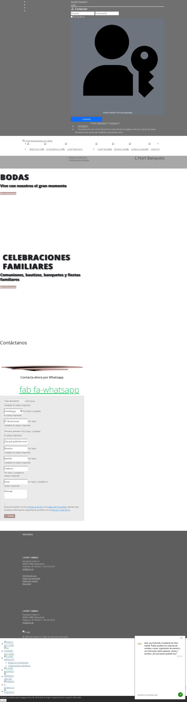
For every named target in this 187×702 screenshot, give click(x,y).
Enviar (11, 516)
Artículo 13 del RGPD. (60, 510)
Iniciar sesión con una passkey (117, 112)
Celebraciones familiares (19, 665)
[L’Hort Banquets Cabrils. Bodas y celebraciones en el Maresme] (73, 149)
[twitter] (28, 4)
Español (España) (79, 1)
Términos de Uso (35, 507)
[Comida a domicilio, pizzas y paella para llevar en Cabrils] (139, 149)
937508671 (83, 126)
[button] (73, 4)
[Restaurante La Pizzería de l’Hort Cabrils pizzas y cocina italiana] (54, 149)
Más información (8, 193)
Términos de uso (29, 576)
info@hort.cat (28, 569)
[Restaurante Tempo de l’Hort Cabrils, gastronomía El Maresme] (35, 149)
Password (114, 123)
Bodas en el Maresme (18, 662)
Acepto (3, 700)
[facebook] (28, 1)
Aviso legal (27, 584)
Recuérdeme (79, 16)
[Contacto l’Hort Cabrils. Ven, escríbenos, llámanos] (154, 149)
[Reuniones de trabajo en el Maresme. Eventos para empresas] (104, 149)
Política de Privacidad (56, 507)
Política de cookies (30, 581)
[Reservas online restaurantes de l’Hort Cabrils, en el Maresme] (120, 149)
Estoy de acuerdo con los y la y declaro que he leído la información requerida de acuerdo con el (41, 508)
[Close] (117, 6)
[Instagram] (28, 7)
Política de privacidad (31, 578)
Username (101, 123)
